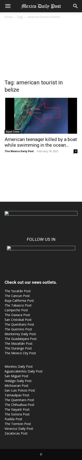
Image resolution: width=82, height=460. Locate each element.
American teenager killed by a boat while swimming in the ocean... (41, 142)
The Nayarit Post (17, 409)
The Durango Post (18, 348)
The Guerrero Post (18, 329)
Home (9, 17)
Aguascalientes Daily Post (24, 371)
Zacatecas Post (16, 433)
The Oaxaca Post (17, 315)
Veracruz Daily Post (19, 428)
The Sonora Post (17, 414)
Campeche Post (16, 310)
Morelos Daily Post (19, 366)
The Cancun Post (17, 296)
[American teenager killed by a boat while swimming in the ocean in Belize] (41, 116)
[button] (7, 6)
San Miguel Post (16, 376)
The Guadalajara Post (21, 339)
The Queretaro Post (19, 400)
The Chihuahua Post (19, 404)
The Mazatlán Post (19, 343)
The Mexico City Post (20, 353)
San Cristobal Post (18, 319)
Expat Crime (12, 131)
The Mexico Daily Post (19, 151)
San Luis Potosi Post (20, 390)
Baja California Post (19, 300)
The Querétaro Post (19, 324)
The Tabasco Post (18, 305)
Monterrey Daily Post (20, 334)
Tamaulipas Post (17, 395)
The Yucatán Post (18, 291)
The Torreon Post (18, 424)
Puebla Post (13, 419)
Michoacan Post (16, 385)
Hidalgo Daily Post (18, 381)
